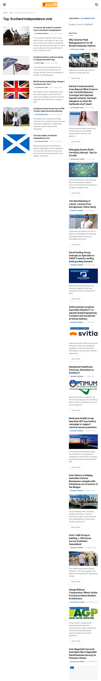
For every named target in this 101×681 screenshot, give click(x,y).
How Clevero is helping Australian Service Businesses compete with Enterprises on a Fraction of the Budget (83, 481)
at (72, 165)
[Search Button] (96, 5)
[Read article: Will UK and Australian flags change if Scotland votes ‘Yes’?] (16, 89)
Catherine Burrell (42, 33)
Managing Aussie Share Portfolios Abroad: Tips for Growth (83, 152)
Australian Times (41, 87)
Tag (11, 13)
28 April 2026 (90, 431)
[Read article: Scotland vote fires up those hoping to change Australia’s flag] (16, 65)
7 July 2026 (90, 107)
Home (5, 13)
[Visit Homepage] (49, 4)
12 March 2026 (92, 661)
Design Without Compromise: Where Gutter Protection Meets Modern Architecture (83, 594)
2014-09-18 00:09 (52, 63)
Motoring (75, 55)
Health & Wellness (79, 437)
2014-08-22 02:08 (56, 87)
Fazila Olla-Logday (77, 49)
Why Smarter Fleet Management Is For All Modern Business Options (82, 42)
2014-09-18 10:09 (56, 33)
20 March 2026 (92, 602)
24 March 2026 (91, 547)
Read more (77, 77)
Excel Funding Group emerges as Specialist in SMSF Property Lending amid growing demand (81, 257)
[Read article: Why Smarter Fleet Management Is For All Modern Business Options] (83, 60)
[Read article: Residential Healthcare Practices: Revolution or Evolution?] (83, 387)
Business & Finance (79, 216)
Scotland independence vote (24, 13)
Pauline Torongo (77, 210)
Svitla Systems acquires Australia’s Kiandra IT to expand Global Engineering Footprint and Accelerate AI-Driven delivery (83, 313)
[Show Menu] (4, 5)
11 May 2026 (90, 322)
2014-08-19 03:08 (56, 114)
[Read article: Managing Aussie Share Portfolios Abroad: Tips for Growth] (83, 170)
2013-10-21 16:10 (56, 141)
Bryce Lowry (39, 63)
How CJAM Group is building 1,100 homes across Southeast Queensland (80, 540)
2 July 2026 (91, 159)
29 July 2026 (91, 49)
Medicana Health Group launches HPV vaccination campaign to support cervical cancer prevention (83, 423)
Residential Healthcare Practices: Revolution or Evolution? (81, 369)
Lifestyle (75, 114)
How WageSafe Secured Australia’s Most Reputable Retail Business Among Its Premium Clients (83, 653)
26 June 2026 (90, 265)
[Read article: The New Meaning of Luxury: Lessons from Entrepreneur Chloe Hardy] (83, 221)
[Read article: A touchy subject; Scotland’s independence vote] (16, 143)
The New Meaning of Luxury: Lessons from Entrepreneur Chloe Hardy (82, 204)
